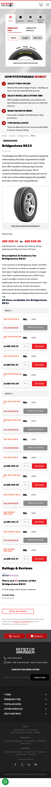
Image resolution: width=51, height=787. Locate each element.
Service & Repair (40, 21)
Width (13, 38)
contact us (17, 622)
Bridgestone (23, 136)
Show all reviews (18, 611)
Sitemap (37, 733)
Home (4, 136)
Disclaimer (42, 741)
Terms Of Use (19, 730)
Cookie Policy (25, 743)
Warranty (32, 754)
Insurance (20, 21)
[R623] (10, 142)
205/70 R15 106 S (11, 319)
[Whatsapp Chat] (5, 782)
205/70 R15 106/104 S (13, 375)
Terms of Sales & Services (21, 733)
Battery (30, 21)
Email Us (38, 636)
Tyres (10, 21)
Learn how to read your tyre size (25, 63)
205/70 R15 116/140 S (12, 338)
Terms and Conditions (14, 741)
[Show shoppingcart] (41, 5)
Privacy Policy (32, 730)
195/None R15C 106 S (12, 421)
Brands (13, 136)
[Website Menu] (47, 5)
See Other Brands (11, 328)
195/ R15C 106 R (11, 439)
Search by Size (12, 29)
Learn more (26, 622)
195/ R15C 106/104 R (12, 402)
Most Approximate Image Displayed (25, 226)
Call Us (16, 636)
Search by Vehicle (31, 29)
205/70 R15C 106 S (12, 495)
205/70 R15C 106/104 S (9, 513)
